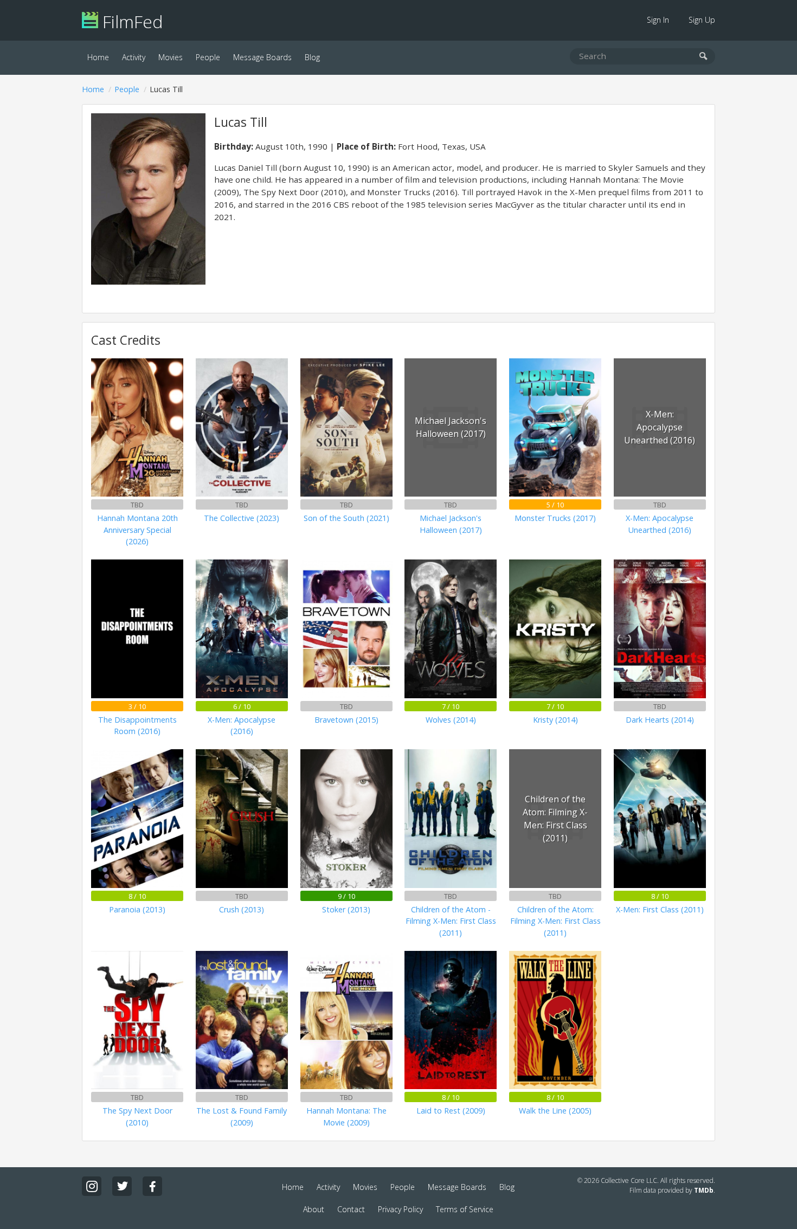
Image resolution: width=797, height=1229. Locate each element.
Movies (170, 57)
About (313, 1209)
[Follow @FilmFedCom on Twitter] (122, 1186)
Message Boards (262, 57)
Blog (312, 57)
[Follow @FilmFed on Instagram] (91, 1186)
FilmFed (130, 21)
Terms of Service (464, 1209)
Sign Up (702, 20)
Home (98, 57)
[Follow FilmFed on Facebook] (152, 1186)
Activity (133, 57)
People (208, 57)
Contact (351, 1209)
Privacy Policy (400, 1209)
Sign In (658, 20)
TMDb (704, 1190)
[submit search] (703, 57)
